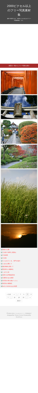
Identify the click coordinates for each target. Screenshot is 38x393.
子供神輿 (5, 255)
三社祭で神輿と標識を (10, 252)
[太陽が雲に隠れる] (19, 236)
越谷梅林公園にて (8, 266)
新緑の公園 (6, 250)
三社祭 (5, 258)
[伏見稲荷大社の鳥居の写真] (19, 82)
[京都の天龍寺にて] (19, 132)
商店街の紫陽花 (7, 283)
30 (23, 297)
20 (19, 297)
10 (14, 297)
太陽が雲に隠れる (8, 247)
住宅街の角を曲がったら (10, 281)
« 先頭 (9, 294)
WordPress (19, 317)
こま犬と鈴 (6, 272)
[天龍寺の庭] (19, 156)
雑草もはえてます (8, 222)
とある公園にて (7, 264)
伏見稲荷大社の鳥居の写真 (11, 93)
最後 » (19, 301)
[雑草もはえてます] (19, 196)
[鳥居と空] (19, 107)
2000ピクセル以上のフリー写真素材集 (19, 10)
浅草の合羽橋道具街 (9, 275)
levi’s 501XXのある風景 (10, 286)
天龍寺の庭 (6, 167)
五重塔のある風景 (8, 278)
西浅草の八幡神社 (8, 269)
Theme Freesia (19, 315)
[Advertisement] (19, 43)
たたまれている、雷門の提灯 (12, 261)
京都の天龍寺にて (8, 143)
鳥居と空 (5, 118)
